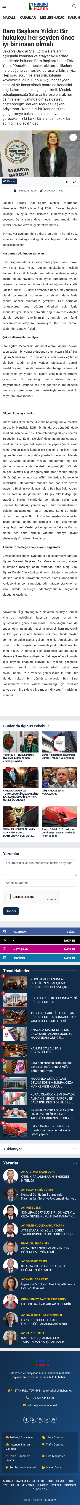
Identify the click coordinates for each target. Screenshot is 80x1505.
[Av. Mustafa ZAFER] (10, 1265)
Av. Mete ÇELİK (31, 1207)
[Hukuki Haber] (38, 6)
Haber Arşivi (54, 1467)
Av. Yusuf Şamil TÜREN (37, 1189)
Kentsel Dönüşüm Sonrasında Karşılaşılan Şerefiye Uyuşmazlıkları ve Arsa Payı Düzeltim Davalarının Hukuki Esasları (47, 1197)
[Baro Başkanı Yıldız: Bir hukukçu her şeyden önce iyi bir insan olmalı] (40, 153)
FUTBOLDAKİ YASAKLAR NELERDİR (46, 1304)
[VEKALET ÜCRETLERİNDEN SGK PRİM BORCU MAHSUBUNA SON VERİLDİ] (21, 816)
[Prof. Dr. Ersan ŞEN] (10, 1247)
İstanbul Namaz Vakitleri (18, 1446)
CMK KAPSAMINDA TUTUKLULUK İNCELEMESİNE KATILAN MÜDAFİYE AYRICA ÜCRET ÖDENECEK (20, 795)
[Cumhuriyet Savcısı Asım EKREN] (10, 1301)
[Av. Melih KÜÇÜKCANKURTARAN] (10, 1229)
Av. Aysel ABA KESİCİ (35, 1279)
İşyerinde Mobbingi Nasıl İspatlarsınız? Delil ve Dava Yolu (48, 1286)
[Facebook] (26, 1420)
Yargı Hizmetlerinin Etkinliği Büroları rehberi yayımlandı (58, 756)
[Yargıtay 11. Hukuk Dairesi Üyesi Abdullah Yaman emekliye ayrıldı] (21, 741)
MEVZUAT (27, 1485)
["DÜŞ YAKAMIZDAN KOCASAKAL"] (59, 777)
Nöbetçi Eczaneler (21, 1437)
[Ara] (74, 6)
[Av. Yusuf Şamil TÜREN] (10, 1194)
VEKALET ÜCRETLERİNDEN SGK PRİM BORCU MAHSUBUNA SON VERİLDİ (19, 832)
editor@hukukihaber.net (42, 1405)
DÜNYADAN (40, 1489)
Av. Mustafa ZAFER (34, 1261)
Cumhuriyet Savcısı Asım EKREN (44, 1299)
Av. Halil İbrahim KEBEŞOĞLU (41, 1315)
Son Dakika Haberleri (22, 1467)
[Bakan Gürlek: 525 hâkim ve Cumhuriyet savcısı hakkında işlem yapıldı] (59, 816)
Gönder (11, 911)
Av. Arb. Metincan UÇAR (38, 1171)
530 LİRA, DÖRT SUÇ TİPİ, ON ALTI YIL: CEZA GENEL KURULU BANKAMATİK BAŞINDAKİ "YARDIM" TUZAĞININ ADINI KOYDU (48, 1215)
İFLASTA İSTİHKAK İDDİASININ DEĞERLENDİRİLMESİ (43, 1268)
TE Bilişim (49, 1499)
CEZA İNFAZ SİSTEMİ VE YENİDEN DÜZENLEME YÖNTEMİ (45, 1250)
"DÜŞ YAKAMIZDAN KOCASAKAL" (53, 792)
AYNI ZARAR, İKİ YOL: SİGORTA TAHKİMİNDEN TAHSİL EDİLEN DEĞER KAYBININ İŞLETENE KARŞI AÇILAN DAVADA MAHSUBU (48, 1232)
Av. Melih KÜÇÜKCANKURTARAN (43, 1225)
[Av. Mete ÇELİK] (10, 1212)
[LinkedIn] (47, 1420)
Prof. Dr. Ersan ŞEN (35, 1243)
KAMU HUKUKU (66, 1481)
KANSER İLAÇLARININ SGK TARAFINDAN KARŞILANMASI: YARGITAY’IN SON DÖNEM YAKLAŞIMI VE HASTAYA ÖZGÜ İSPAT (48, 1340)
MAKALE (9, 17)
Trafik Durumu (54, 1444)
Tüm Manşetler (55, 1456)
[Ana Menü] (4, 6)
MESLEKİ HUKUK (52, 17)
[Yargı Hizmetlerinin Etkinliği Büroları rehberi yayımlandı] (59, 741)
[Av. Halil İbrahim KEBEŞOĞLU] (10, 1319)
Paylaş (11, 181)
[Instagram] (40, 1420)
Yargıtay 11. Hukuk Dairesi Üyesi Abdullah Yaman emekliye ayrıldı (18, 757)
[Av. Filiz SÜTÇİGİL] (10, 1337)
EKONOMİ (70, 1485)
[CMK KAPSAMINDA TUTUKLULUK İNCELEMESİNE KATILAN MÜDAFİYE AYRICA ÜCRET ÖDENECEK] (21, 777)
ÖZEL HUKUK (10, 1485)
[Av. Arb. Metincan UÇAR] (10, 1176)
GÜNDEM (42, 1485)
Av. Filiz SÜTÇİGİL (33, 1333)
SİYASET (56, 1485)
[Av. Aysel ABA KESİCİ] (10, 1283)
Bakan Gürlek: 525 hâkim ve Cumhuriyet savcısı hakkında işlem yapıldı (59, 832)
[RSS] (54, 1420)
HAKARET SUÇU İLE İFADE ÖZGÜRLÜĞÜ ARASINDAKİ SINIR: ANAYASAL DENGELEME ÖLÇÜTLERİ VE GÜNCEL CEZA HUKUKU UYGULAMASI (47, 1322)
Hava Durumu (55, 1437)
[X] (33, 1420)
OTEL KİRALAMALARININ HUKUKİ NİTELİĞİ (45, 1178)
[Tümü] (75, 1149)
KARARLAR (28, 17)
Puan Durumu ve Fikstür (18, 1458)
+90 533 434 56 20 (42, 1397)
